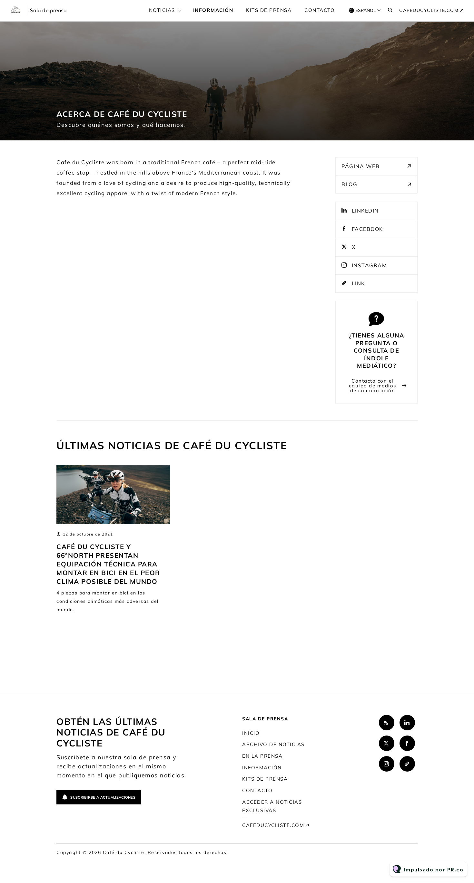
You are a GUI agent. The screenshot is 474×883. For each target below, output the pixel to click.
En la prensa (262, 756)
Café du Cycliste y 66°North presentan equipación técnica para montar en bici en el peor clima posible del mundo (108, 564)
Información (213, 10)
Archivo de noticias (273, 744)
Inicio (251, 733)
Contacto (319, 10)
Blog (349, 184)
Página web (360, 166)
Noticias (162, 10)
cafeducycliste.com (429, 10)
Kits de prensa (268, 10)
